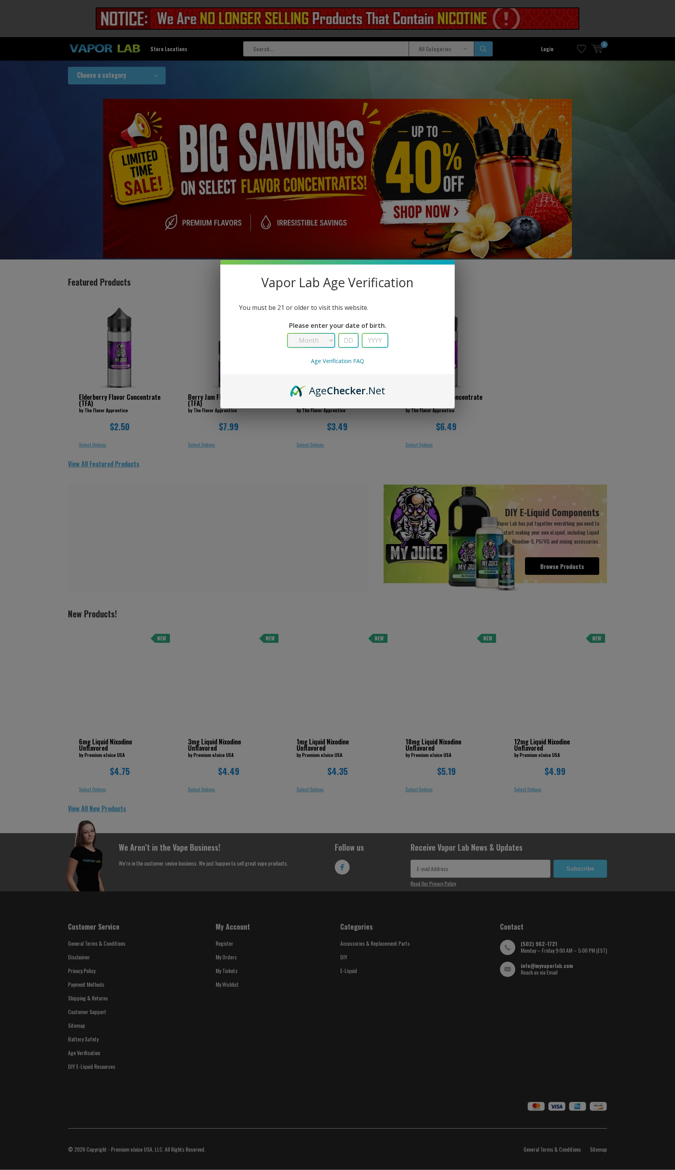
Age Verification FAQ (337, 361)
